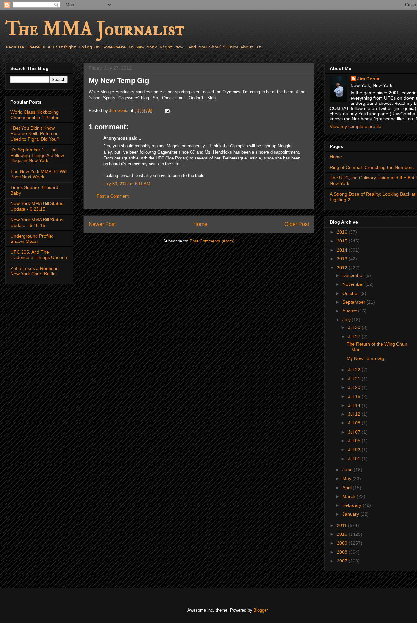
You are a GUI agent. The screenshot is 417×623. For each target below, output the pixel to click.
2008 (343, 552)
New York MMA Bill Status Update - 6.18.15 (36, 222)
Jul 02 (355, 449)
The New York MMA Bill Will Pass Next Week (38, 174)
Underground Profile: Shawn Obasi (31, 238)
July (347, 319)
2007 (343, 560)
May (347, 478)
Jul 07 (355, 432)
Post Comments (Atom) (212, 241)
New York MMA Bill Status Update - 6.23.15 (36, 206)
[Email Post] (167, 110)
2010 (343, 534)
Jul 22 (355, 369)
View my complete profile (355, 126)
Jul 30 (355, 327)
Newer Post (102, 224)
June (348, 469)
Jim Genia (368, 78)
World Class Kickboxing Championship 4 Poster (34, 114)
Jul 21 (355, 378)
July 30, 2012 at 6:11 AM (126, 183)
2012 (343, 267)
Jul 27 (355, 336)
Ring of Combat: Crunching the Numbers (372, 167)
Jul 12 (355, 414)
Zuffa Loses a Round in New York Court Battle (34, 271)
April (347, 487)
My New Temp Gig (365, 358)
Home (200, 224)
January (351, 514)
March (349, 496)
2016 (343, 232)
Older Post (296, 224)
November (353, 284)
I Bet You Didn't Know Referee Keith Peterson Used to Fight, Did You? (34, 133)
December (353, 275)
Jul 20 (355, 387)
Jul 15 (355, 396)
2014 (343, 250)
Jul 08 (355, 422)
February (352, 505)
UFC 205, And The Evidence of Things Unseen (38, 254)
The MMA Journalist (94, 29)
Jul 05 (355, 440)
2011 (342, 525)
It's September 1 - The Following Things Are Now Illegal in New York (37, 155)
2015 (343, 240)
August (350, 310)
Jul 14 (355, 405)
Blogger (260, 610)
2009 (343, 543)
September (354, 302)
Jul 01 (355, 458)
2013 (343, 258)
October (351, 293)
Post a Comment (113, 196)
